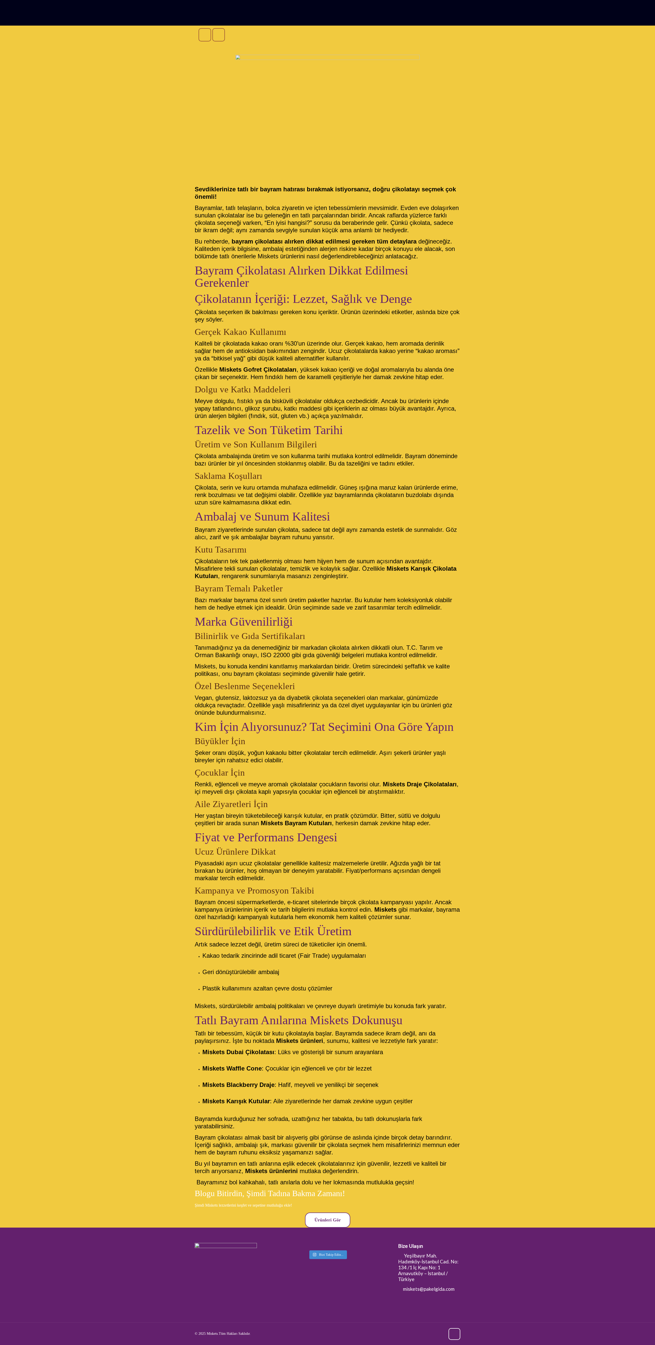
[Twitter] (433, 1333)
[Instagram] (440, 1333)
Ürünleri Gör (327, 1219)
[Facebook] (427, 1333)
